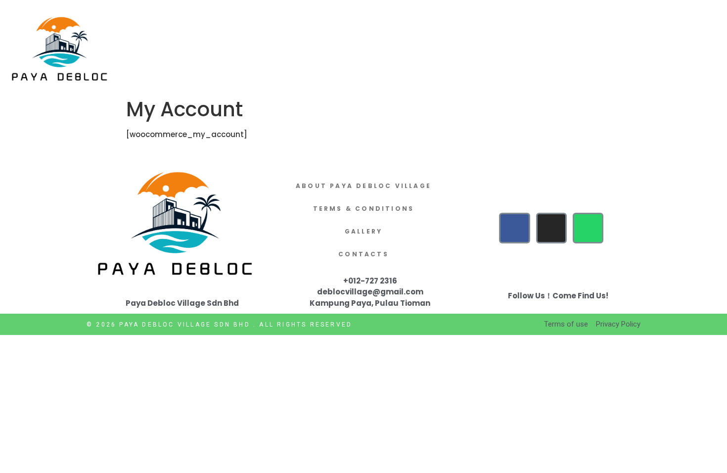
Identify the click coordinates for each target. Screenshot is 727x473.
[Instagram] (551, 228)
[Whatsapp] (588, 228)
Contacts (363, 254)
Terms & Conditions (363, 208)
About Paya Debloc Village (363, 186)
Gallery (363, 231)
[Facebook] (514, 228)
